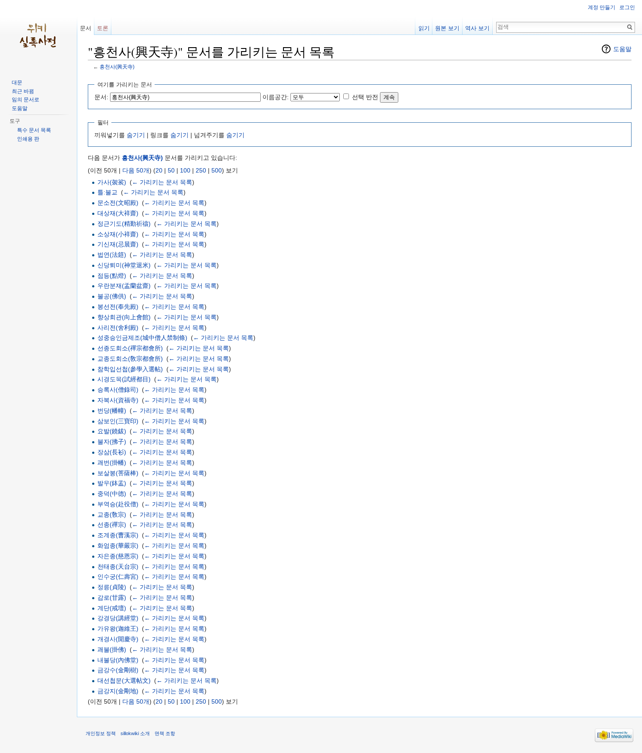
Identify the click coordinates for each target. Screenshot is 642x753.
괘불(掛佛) (111, 649)
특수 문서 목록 (34, 130)
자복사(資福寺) (117, 400)
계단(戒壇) (111, 607)
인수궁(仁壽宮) (117, 576)
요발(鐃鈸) (111, 431)
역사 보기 (477, 28)
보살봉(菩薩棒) (117, 473)
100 (185, 170)
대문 (17, 82)
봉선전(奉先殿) (117, 306)
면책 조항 (165, 733)
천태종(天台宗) (117, 566)
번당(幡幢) (111, 410)
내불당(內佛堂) (117, 659)
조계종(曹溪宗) (117, 535)
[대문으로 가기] (38, 35)
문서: (101, 96)
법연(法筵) (111, 254)
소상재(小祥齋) (117, 234)
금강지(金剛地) (117, 690)
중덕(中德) (111, 493)
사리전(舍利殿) (117, 327)
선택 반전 (365, 96)
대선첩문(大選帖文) (124, 680)
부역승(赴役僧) (117, 504)
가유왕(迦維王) (117, 628)
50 (171, 170)
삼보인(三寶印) (117, 421)
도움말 (622, 48)
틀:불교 (107, 192)
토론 (102, 28)
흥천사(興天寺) (117, 66)
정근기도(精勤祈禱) (124, 223)
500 (216, 170)
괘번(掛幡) (111, 462)
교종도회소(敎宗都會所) (130, 358)
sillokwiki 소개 (135, 733)
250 (201, 170)
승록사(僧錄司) (117, 389)
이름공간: (275, 96)
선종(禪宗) (111, 524)
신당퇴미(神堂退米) (124, 265)
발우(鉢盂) (111, 483)
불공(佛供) (111, 296)
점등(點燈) (111, 275)
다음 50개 (135, 170)
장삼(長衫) (111, 452)
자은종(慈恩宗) (117, 556)
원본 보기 (447, 28)
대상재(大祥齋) (117, 213)
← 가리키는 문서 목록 (162, 182)
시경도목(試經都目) (124, 379)
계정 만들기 (601, 7)
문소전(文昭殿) (117, 202)
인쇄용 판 (28, 139)
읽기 (424, 28)
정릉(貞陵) (111, 587)
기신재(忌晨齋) (117, 244)
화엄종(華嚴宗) (117, 545)
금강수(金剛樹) (117, 670)
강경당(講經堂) (117, 618)
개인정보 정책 (101, 733)
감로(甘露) (111, 597)
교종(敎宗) (111, 514)
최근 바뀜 (23, 91)
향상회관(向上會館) (124, 317)
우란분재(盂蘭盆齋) (124, 285)
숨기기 (136, 134)
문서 (85, 28)
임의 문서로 (25, 100)
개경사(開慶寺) (117, 639)
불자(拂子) (111, 441)
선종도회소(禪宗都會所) (130, 348)
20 (158, 170)
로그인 (627, 7)
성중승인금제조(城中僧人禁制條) (142, 337)
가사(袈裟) (111, 182)
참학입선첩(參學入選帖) (130, 369)
